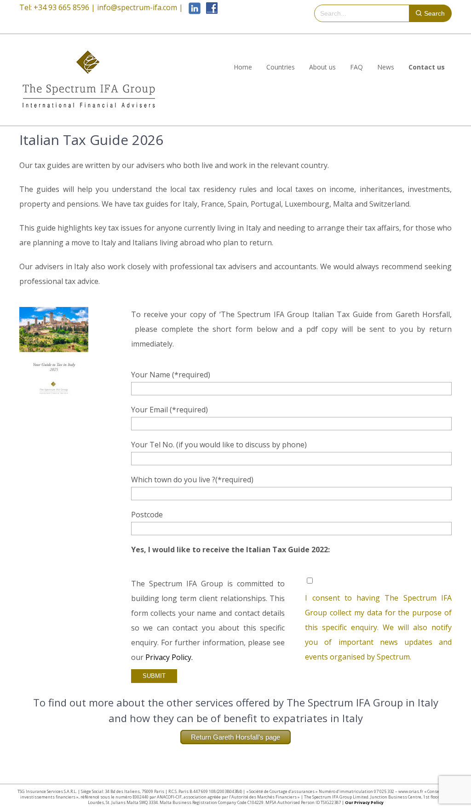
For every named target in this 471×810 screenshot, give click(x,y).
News (385, 67)
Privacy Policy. (169, 657)
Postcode (147, 514)
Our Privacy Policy (364, 802)
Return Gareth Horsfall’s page (235, 737)
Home (243, 67)
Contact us (426, 67)
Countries (280, 67)
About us (322, 67)
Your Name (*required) (170, 375)
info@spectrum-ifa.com (137, 7)
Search (434, 13)
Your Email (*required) (169, 410)
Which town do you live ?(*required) (192, 479)
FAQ (356, 67)
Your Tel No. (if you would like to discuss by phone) (219, 445)
